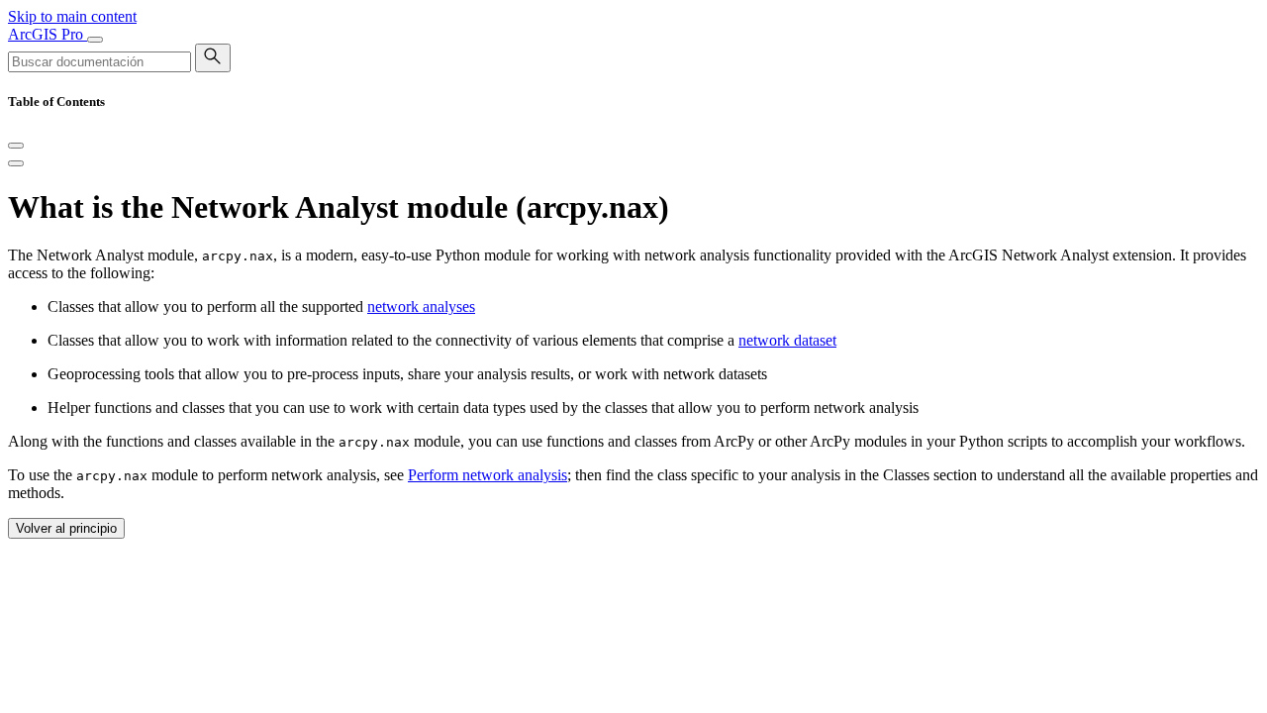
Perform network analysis (487, 474)
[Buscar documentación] (213, 58)
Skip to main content (72, 16)
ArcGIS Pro (47, 34)
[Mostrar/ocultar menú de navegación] (95, 40)
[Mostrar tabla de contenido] (16, 163)
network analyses (421, 306)
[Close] (16, 146)
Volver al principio (66, 528)
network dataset (787, 340)
